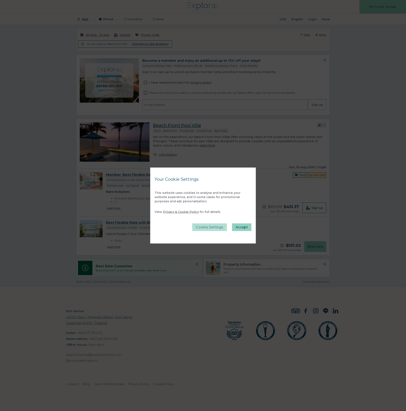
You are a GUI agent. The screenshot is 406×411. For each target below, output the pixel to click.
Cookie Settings (209, 227)
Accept (242, 227)
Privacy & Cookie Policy (181, 212)
